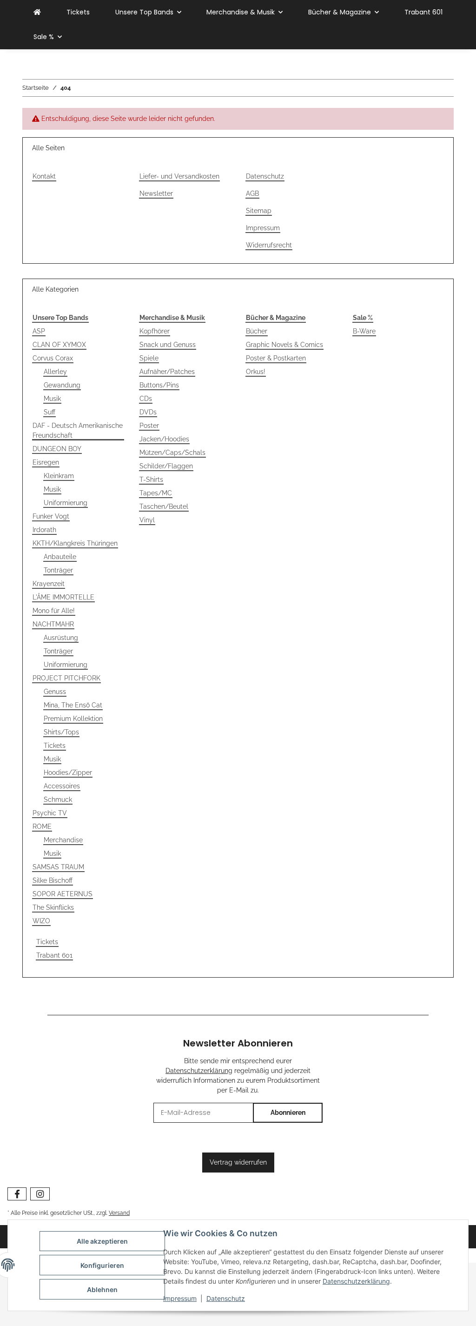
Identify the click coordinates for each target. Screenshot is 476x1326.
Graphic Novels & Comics (284, 344)
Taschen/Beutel (163, 506)
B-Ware (364, 331)
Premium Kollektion (73, 718)
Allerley (55, 371)
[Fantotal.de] (37, 12)
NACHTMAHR (53, 624)
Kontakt (44, 176)
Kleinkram (59, 476)
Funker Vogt (51, 516)
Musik (52, 398)
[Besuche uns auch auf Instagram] (39, 1194)
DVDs (148, 412)
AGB (252, 193)
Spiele (149, 358)
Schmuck (58, 799)
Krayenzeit (49, 583)
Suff (49, 412)
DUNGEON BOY (57, 449)
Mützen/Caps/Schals (172, 452)
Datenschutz (225, 1298)
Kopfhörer (154, 331)
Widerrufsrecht (269, 245)
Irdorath (44, 529)
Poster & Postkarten (276, 358)
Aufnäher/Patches (167, 371)
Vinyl (147, 520)
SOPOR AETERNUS (63, 894)
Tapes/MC (155, 493)
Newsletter (156, 193)
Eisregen (46, 462)
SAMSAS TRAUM (58, 867)
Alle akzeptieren (102, 1241)
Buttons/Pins (159, 385)
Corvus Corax (53, 358)
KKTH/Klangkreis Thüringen (75, 543)
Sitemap (258, 210)
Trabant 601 (54, 955)
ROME (42, 826)
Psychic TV (50, 813)
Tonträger (58, 570)
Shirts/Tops (61, 732)
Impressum (180, 1298)
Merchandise (63, 840)
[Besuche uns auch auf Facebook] (16, 1194)
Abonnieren (288, 1112)
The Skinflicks (53, 907)
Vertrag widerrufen (238, 1162)
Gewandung (62, 385)
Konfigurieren (102, 1265)
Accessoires (62, 786)
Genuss (55, 691)
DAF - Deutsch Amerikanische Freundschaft (78, 430)
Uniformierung (65, 502)
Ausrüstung (61, 637)
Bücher (256, 331)
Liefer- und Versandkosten (179, 176)
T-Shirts (151, 479)
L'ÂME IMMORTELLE (63, 597)
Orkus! (255, 371)
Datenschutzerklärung (356, 1281)
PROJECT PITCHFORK (66, 678)
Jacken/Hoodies (164, 439)
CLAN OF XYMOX (59, 344)
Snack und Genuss (167, 344)
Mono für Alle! (54, 610)
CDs (145, 398)
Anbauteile (60, 556)
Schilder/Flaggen (166, 466)
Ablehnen (102, 1289)
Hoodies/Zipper (68, 772)
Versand (119, 1212)
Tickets (55, 745)
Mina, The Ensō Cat (73, 705)
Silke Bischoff (53, 880)
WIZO (41, 921)
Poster (149, 425)
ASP (39, 331)
